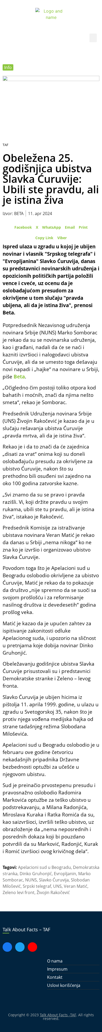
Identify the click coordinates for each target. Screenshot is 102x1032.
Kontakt (55, 977)
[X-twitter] (20, 947)
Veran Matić (75, 886)
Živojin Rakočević (53, 892)
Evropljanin (65, 873)
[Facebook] (7, 947)
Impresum (57, 969)
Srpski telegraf (37, 886)
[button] (93, 38)
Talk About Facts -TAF (58, 1014)
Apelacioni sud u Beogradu (44, 867)
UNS (57, 886)
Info (8, 67)
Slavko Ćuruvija (54, 880)
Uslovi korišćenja (63, 985)
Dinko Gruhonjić (36, 873)
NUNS (31, 880)
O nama (55, 961)
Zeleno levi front (19, 892)
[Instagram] (32, 947)
